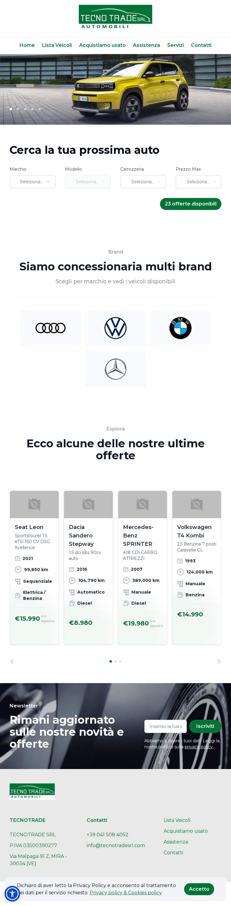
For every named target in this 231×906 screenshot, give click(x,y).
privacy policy (199, 746)
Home (27, 45)
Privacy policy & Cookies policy (126, 892)
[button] (12, 893)
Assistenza (146, 45)
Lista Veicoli (57, 45)
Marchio (18, 169)
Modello (73, 169)
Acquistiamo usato (102, 45)
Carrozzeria (132, 169)
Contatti (201, 45)
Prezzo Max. (189, 169)
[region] (115, 577)
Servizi (175, 45)
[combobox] (32, 181)
